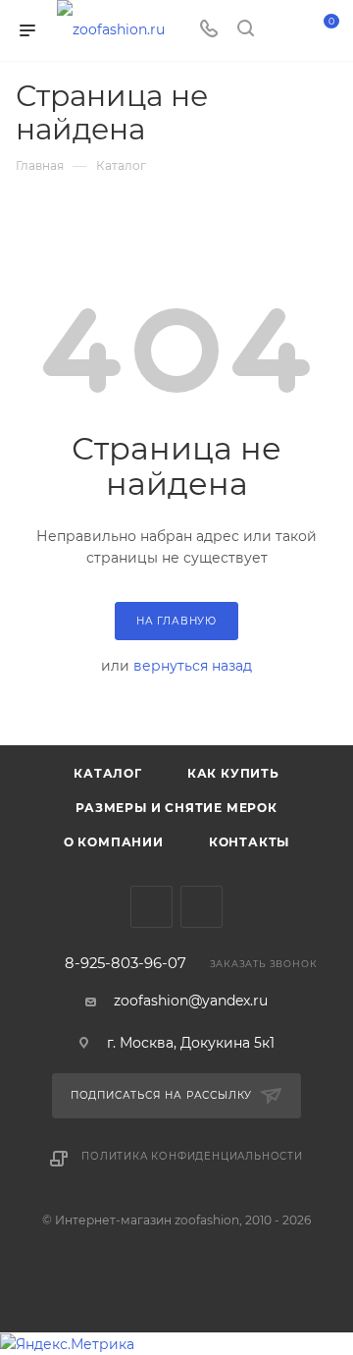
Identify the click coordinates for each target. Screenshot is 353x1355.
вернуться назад (192, 666)
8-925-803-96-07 (125, 963)
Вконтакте (151, 907)
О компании (114, 842)
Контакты (249, 842)
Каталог (108, 773)
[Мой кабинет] (282, 30)
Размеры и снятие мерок (176, 807)
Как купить (233, 773)
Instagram (201, 907)
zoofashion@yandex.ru (191, 1000)
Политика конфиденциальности (192, 1156)
